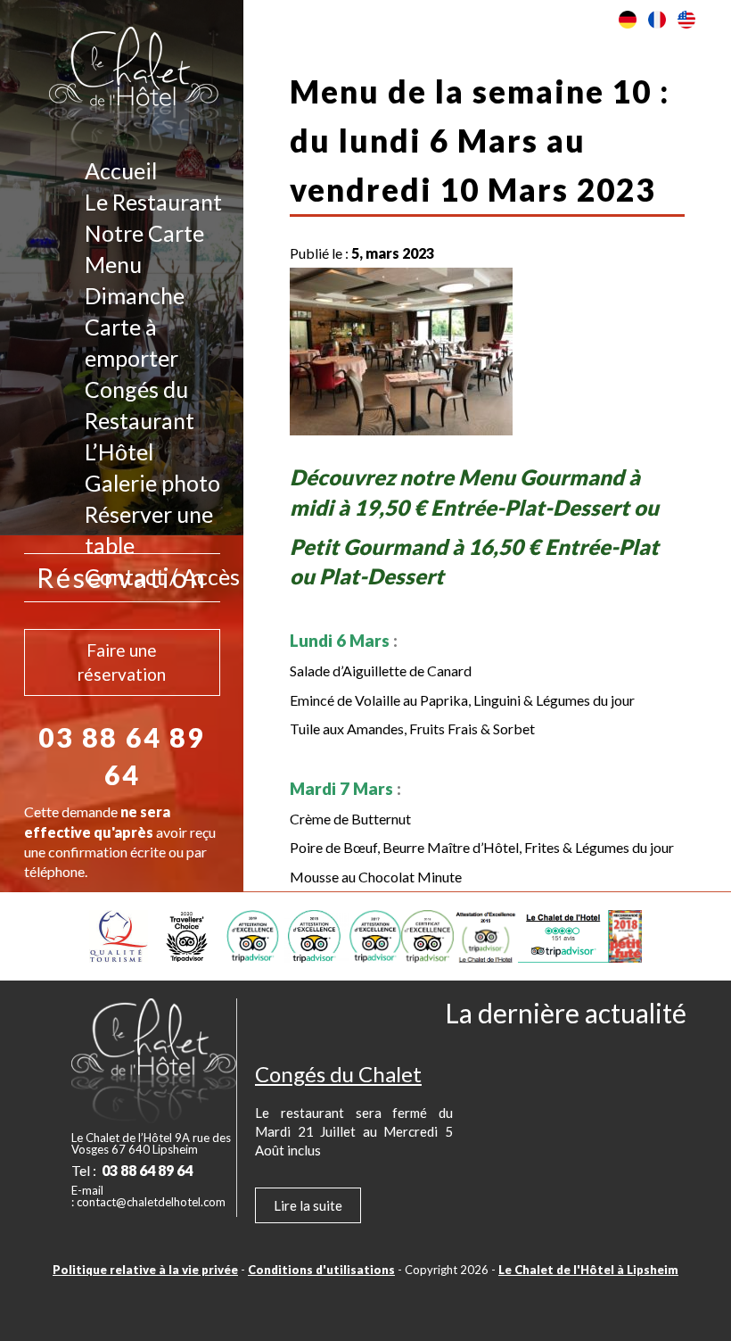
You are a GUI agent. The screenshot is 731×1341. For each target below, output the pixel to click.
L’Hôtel (119, 451)
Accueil (121, 170)
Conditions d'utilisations (321, 1269)
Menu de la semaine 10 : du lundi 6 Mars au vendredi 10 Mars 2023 (479, 140)
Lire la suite (308, 1205)
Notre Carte (144, 232)
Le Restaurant (153, 201)
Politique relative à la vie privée (145, 1269)
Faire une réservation (122, 662)
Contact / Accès (162, 576)
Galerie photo (152, 482)
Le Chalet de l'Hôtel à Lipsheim (588, 1269)
